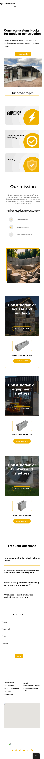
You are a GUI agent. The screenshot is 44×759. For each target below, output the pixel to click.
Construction (9, 685)
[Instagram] (16, 750)
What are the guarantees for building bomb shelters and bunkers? (21, 584)
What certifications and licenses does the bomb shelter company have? (21, 571)
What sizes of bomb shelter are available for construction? (18, 596)
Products (8, 679)
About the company (12, 688)
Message (5, 643)
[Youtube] (24, 750)
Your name (5, 622)
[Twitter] (12, 750)
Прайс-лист (9, 694)
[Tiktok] (20, 750)
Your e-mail (6, 629)
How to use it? (10, 682)
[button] (15, 6)
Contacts (8, 691)
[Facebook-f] (28, 750)
